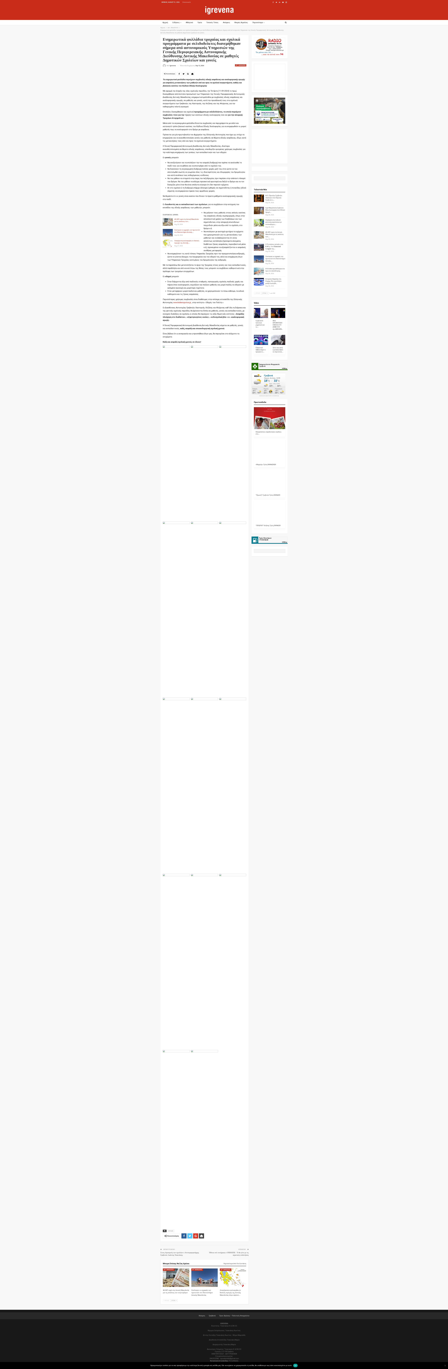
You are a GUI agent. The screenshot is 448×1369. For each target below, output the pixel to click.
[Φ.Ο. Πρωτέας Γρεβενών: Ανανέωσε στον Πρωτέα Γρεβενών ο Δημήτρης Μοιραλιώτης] (259, 198)
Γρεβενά (212, 1316)
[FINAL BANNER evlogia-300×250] (269, 111)
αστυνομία (170, 1231)
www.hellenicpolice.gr (182, 302)
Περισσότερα (257, 22)
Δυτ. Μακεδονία (241, 65)
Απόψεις (226, 22)
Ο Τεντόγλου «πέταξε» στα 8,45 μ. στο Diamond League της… (274, 246)
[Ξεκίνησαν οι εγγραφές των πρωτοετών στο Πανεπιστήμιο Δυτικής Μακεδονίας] (168, 232)
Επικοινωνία (186, 2)
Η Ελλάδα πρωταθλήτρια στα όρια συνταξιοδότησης (275, 270)
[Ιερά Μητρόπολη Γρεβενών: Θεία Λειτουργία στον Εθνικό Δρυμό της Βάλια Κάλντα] (259, 210)
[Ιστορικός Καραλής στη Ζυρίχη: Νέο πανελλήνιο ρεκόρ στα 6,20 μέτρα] (259, 281)
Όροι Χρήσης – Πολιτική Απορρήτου (234, 1316)
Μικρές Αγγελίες (241, 22)
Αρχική (165, 22)
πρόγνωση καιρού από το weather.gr (269, 395)
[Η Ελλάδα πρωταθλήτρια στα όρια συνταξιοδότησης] (259, 271)
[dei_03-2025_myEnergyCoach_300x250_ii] (269, 77)
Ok (295, 1365)
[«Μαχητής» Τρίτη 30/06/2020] (269, 451)
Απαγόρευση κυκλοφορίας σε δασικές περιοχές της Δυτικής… (186, 242)
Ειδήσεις (176, 22)
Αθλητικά (189, 22)
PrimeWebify (233, 1361)
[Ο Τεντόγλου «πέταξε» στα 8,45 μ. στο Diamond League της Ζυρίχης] (259, 247)
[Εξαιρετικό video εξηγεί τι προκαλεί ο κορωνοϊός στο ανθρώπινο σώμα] (261, 340)
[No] (445, 1365)
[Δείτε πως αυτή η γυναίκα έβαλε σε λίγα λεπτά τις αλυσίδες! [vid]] (278, 340)
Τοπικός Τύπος (212, 22)
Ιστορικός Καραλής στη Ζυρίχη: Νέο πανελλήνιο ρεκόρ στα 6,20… (273, 281)
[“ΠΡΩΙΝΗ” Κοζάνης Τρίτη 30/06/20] (269, 512)
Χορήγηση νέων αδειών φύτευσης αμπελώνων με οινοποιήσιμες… (273, 222)
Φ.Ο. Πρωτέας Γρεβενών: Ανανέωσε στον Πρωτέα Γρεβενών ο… (273, 198)
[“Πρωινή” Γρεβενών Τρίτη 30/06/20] (269, 481)
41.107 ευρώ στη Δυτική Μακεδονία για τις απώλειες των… (186, 220)
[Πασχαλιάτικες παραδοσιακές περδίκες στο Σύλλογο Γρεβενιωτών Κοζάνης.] (269, 418)
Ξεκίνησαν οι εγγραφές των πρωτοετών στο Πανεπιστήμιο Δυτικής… (187, 231)
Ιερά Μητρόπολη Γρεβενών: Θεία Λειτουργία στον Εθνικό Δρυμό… (275, 210)
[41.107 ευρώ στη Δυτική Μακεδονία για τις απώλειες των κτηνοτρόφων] (168, 222)
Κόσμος (202, 1316)
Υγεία (200, 22)
